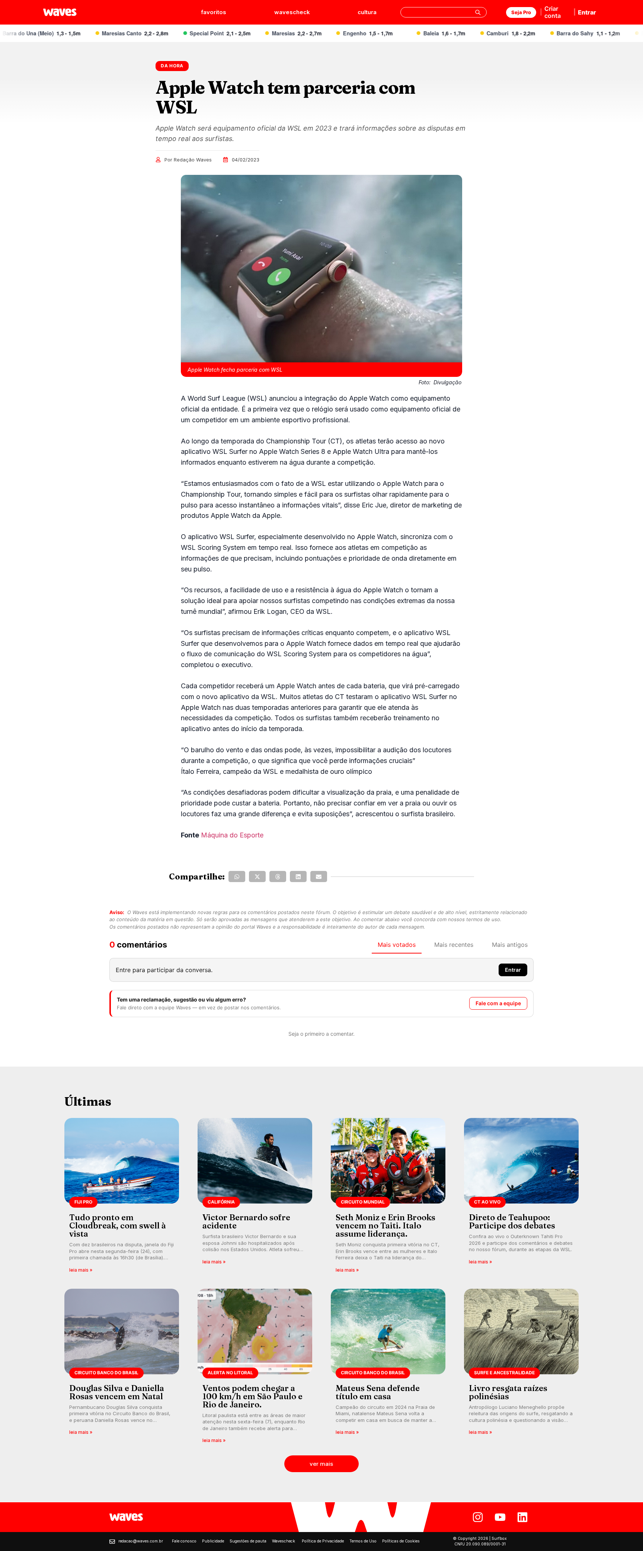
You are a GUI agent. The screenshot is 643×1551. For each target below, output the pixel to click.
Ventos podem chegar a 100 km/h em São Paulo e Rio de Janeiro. (252, 1396)
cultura (367, 12)
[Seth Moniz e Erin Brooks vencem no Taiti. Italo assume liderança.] (388, 1198)
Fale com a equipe (498, 1003)
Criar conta (552, 12)
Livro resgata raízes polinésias (508, 1392)
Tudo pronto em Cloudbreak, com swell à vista (117, 1225)
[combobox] (443, 12)
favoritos (213, 12)
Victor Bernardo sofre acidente (246, 1221)
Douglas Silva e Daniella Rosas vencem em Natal (116, 1392)
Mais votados (397, 944)
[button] (236, 876)
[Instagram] (478, 1517)
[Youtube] (500, 1517)
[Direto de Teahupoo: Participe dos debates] (521, 1198)
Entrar (587, 12)
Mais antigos (510, 944)
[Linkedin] (522, 1517)
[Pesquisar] (477, 12)
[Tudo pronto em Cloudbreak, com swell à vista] (121, 1198)
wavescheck (292, 12)
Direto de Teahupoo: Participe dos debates (512, 1221)
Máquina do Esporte (232, 835)
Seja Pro (521, 12)
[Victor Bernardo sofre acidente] (255, 1198)
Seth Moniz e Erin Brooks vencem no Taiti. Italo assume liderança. (385, 1225)
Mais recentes (453, 944)
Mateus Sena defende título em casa (378, 1392)
